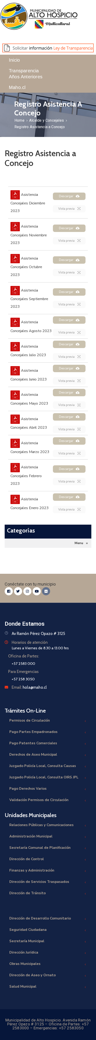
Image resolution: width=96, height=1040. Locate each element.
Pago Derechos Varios (28, 788)
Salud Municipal (22, 986)
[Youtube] (37, 591)
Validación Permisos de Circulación (39, 800)
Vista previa (66, 209)
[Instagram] (27, 591)
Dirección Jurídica (23, 952)
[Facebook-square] (9, 591)
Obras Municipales (25, 963)
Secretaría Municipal (26, 941)
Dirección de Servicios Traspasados (39, 881)
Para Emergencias (23, 671)
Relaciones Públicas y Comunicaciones (41, 825)
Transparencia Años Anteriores (25, 73)
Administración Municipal (30, 836)
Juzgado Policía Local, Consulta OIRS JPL (44, 777)
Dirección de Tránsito (27, 893)
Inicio (14, 60)
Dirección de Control (26, 859)
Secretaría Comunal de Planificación (40, 847)
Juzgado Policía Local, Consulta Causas (42, 766)
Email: (29, 687)
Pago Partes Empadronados (33, 731)
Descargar (66, 196)
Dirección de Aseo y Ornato (32, 975)
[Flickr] (46, 591)
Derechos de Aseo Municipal (33, 754)
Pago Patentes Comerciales (33, 743)
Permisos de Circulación (29, 720)
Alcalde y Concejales (46, 120)
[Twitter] (18, 591)
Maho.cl (17, 87)
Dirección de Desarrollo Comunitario (40, 918)
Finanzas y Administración (31, 870)
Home (19, 120)
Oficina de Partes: (23, 656)
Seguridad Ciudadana (28, 929)
